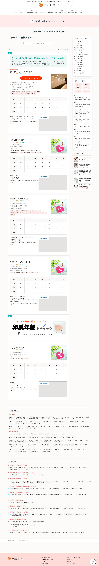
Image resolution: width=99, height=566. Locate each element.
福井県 (80, 121)
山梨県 (76, 119)
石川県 (76, 121)
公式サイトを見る (32, 78)
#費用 (80, 160)
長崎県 (84, 144)
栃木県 (84, 99)
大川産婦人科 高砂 (17, 140)
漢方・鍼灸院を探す (32, 12)
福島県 (80, 112)
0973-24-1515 (19, 356)
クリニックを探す (20, 12)
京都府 (80, 104)
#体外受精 (86, 187)
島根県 (80, 131)
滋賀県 (88, 104)
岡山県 (84, 131)
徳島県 (76, 138)
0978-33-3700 (19, 270)
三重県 (88, 126)
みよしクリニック (17, 348)
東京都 (76, 97)
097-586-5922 (19, 208)
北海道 (76, 112)
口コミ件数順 (65, 49)
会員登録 (69, 561)
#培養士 (87, 188)
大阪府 (76, 104)
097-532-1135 (19, 148)
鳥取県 (76, 131)
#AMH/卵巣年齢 (82, 167)
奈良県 (76, 106)
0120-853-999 (20, 89)
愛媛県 (84, 138)
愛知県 (76, 126)
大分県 (76, 145)
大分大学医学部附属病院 (19, 199)
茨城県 (80, 99)
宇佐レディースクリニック (20, 262)
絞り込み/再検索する (38, 43)
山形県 (84, 113)
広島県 (88, 131)
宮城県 (84, 112)
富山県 (88, 119)
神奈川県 (81, 97)
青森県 (76, 113)
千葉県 (85, 97)
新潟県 (84, 119)
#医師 (87, 167)
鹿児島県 (85, 145)
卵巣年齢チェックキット (50, 12)
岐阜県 (84, 126)
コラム (40, 12)
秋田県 (80, 113)
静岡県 (80, 126)
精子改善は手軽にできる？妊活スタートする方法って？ (85, 180)
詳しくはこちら (13, 526)
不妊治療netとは (46, 557)
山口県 (76, 133)
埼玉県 (76, 99)
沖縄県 (76, 147)
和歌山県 (81, 106)
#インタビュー (82, 188)
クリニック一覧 (71, 563)
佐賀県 (80, 144)
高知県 (88, 138)
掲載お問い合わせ (72, 12)
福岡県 (76, 144)
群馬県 (88, 99)
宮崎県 (80, 145)
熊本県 (88, 144)
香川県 (80, 138)
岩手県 (88, 112)
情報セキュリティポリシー (73, 557)
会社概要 (69, 559)
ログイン (81, 12)
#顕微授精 (84, 160)
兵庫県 (84, 104)
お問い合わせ (62, 12)
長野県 (80, 119)
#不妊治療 (88, 160)
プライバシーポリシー (47, 559)
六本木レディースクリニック (21, 72)
